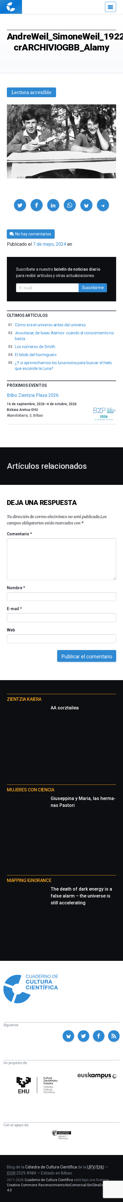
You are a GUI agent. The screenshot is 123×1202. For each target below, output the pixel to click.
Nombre (16, 588)
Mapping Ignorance (29, 880)
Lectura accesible (31, 92)
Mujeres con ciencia (30, 790)
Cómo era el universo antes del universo (50, 325)
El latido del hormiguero (36, 354)
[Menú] (110, 7)
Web (11, 630)
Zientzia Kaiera (24, 699)
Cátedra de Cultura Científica (51, 1167)
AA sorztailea (65, 708)
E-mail (14, 608)
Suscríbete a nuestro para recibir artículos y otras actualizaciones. (58, 272)
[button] (20, 205)
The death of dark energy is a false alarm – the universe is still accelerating (81, 896)
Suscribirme (93, 287)
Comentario (19, 534)
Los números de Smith (35, 346)
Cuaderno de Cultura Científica (49, 1180)
